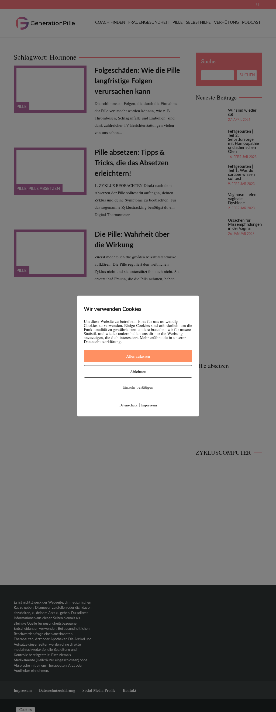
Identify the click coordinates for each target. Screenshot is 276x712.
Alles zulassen (138, 356)
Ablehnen (138, 371)
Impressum (149, 405)
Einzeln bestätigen (138, 387)
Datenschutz (128, 405)
